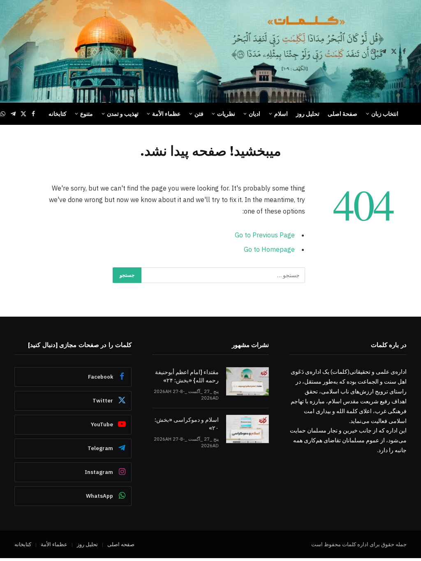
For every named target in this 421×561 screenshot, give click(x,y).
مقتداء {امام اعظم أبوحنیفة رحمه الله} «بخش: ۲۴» (187, 376)
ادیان (254, 113)
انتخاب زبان (384, 113)
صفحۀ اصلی (342, 113)
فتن (199, 113)
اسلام (281, 113)
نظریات (226, 113)
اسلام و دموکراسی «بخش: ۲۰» (187, 424)
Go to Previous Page (265, 235)
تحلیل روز (307, 113)
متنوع (86, 113)
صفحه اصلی (120, 544)
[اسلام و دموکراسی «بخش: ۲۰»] (247, 429)
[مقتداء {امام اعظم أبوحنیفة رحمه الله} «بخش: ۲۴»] (247, 381)
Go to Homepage (269, 249)
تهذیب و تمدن (123, 113)
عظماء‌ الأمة (166, 113)
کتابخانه (58, 113)
